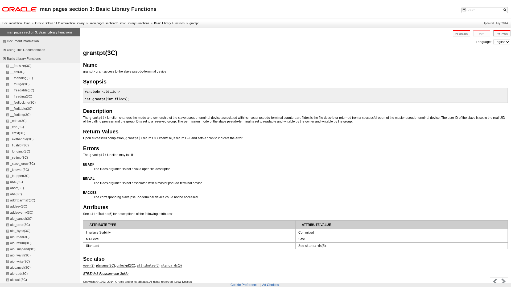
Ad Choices (270, 285)
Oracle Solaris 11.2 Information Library (60, 23)
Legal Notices (183, 281)
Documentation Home (16, 23)
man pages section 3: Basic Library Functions (119, 23)
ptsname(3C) (105, 265)
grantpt (194, 23)
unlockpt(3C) (126, 265)
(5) (101, 214)
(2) (88, 265)
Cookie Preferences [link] (244, 285)
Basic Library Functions (169, 23)
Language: (484, 42)
